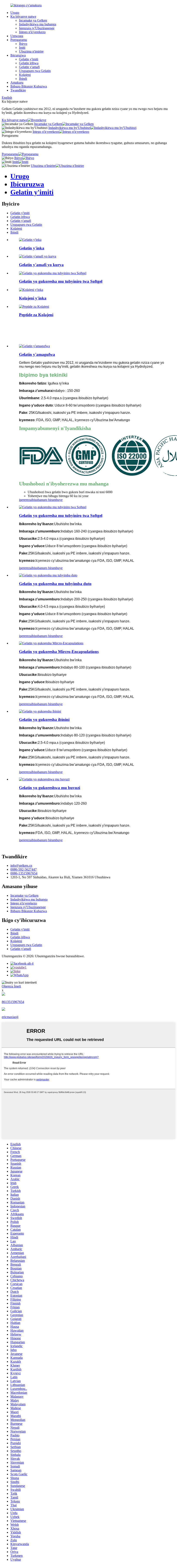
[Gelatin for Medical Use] (44, 779)
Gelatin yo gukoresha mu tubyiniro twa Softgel (60, 281)
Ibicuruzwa (18, 55)
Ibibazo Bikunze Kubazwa (28, 86)
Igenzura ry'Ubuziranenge (36, 28)
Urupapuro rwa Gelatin (35, 71)
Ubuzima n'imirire (31, 51)
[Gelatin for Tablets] (40, 711)
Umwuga (16, 36)
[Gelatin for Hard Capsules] (48, 575)
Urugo (14, 12)
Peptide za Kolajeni (36, 314)
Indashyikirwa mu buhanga (37, 24)
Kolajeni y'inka (32, 298)
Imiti (22, 47)
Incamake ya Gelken (33, 20)
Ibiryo (23, 44)
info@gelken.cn (21, 865)
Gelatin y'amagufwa (37, 354)
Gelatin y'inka (31, 248)
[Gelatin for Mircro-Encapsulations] (51, 643)
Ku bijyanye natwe (23, 16)
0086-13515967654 (23, 873)
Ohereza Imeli (11, 986)
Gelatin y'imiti (28, 59)
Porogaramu (18, 40)
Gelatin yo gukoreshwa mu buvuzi (49, 787)
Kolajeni (25, 75)
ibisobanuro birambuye (47, 500)
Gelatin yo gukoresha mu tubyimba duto (55, 583)
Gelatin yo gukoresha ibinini (44, 719)
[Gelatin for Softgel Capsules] (52, 507)
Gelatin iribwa (28, 63)
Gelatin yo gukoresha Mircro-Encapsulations (59, 651)
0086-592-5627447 (23, 869)
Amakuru (16, 82)
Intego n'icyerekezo (32, 32)
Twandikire (18, 90)
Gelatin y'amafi (29, 67)
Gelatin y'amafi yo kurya (41, 264)
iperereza (25, 500)
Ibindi (23, 78)
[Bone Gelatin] (34, 346)
